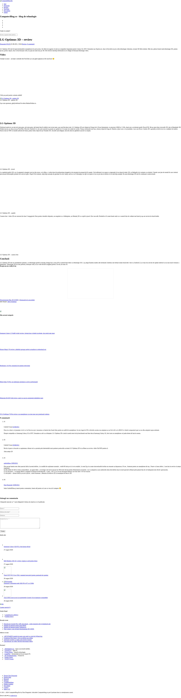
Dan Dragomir (8, 485)
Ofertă (6, 12)
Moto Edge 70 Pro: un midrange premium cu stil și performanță (19, 382)
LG (10, 301)
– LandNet (7, 654)
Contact (6, 687)
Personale (7, 5)
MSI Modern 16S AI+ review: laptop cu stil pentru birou (20, 561)
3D (8, 301)
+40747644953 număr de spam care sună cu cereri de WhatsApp (23, 636)
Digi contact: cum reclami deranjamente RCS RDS (19, 629)
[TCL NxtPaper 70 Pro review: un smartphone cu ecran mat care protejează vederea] (14, 412)
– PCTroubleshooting (10, 655)
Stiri (5, 4)
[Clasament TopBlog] (90, 667)
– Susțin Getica (8, 657)
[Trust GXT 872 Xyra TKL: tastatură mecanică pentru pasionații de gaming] (7, 573)
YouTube (6, 9)
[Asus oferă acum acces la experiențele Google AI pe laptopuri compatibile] (7, 596)
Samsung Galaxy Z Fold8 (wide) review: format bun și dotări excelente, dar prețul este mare (27, 333)
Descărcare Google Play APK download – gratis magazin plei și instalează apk (27, 624)
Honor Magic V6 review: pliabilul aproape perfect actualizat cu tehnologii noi (23, 349)
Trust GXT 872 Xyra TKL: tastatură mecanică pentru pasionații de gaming (26, 575)
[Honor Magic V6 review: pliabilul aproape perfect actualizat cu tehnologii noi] (14, 348)
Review (6, 7)
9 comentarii (30, 44)
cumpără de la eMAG (11, 615)
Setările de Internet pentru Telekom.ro (15, 627)
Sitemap (6, 681)
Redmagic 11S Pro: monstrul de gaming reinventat (15, 365)
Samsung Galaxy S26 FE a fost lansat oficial (17, 546)
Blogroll (6, 679)
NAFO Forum (9, 659)
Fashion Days (9, 616)
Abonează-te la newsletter (27, 300)
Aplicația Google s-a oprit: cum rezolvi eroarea (18, 639)
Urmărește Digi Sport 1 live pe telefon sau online (18, 638)
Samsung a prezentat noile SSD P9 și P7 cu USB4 (19, 583)
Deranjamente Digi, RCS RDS (9, 300)
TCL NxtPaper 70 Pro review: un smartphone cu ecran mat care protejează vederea (24, 414)
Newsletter (7, 11)
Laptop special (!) (5, 607)
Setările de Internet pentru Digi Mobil (15, 625)
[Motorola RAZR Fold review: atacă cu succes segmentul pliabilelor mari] (14, 396)
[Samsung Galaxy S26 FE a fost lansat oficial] (7, 545)
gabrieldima (7, 463)
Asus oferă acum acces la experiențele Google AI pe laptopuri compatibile (26, 597)
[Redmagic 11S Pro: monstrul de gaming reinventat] (14, 364)
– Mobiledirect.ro (9, 649)
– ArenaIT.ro (7, 650)
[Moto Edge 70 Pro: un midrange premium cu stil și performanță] (14, 380)
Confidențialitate (9, 682)
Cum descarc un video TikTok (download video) (18, 641)
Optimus (13, 301)
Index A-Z (7, 689)
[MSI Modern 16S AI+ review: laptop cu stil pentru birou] (7, 559)
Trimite (3, 531)
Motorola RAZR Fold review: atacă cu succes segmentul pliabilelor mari (21, 398)
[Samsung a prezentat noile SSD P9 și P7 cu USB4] (8, 581)
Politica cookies (8, 684)
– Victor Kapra (8, 652)
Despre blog (7, 677)
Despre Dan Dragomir (10, 675)
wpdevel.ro (13, 695)
